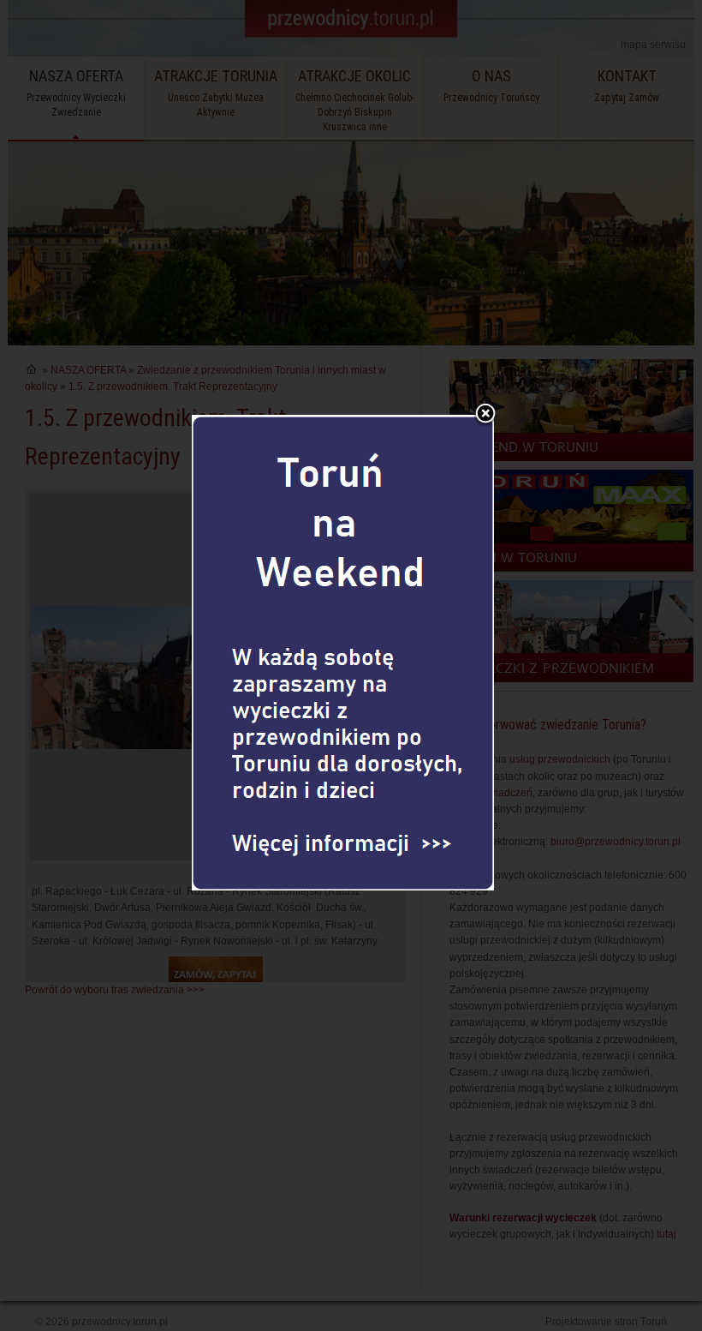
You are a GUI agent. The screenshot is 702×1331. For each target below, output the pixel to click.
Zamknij (485, 415)
